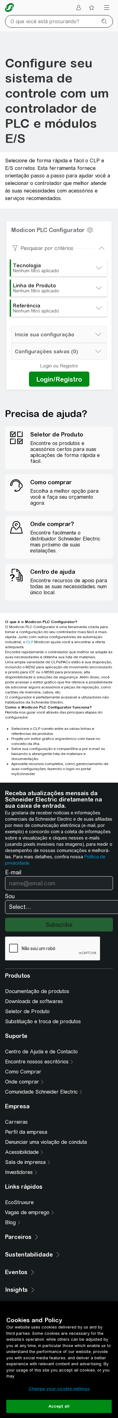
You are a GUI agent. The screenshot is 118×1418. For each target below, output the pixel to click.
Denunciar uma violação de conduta (46, 1142)
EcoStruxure (19, 1202)
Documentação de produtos (37, 991)
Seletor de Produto (27, 1011)
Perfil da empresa (26, 1132)
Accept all (59, 1406)
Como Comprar (23, 1072)
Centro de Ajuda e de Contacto (41, 1052)
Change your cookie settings (59, 1388)
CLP (29, 642)
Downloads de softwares (34, 1001)
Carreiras (16, 1122)
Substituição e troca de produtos (43, 1021)
